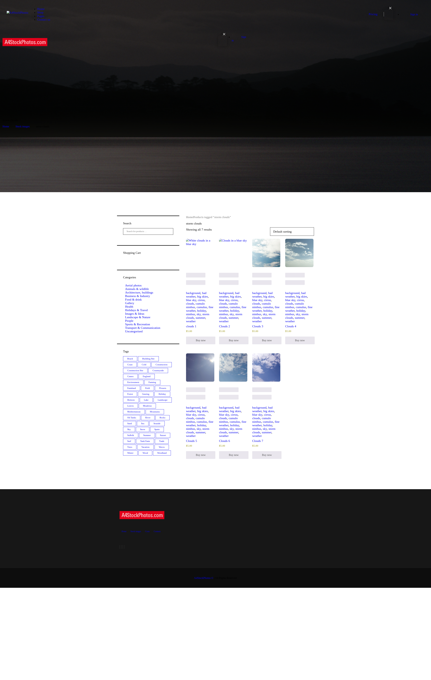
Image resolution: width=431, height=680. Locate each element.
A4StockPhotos (203, 578)
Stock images (22, 126)
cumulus (202, 307)
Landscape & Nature (137, 317)
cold (144, 364)
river (147, 417)
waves (162, 447)
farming (152, 382)
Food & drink (133, 299)
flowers (162, 388)
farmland (131, 388)
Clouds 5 (191, 441)
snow (142, 429)
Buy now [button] (201, 340)
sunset (163, 435)
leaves (130, 406)
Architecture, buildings (139, 292)
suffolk (130, 435)
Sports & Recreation (137, 324)
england (147, 376)
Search (167, 231)
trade (161, 441)
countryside (158, 370)
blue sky (191, 300)
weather (191, 321)
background (193, 293)
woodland (162, 453)
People (129, 320)
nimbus (190, 314)
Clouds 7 (257, 441)
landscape (163, 400)
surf (129, 441)
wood (145, 453)
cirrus (201, 300)
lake (146, 400)
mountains (155, 411)
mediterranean (134, 411)
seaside (157, 423)
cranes (130, 376)
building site (148, 358)
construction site (135, 370)
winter (130, 453)
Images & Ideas (134, 313)
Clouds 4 (290, 326)
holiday (201, 310)
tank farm (145, 441)
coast (129, 364)
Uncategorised (134, 331)
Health (129, 306)
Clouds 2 (224, 326)
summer (200, 317)
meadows (147, 406)
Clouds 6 (224, 441)
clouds (190, 303)
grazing (145, 394)
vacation (145, 447)
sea (142, 423)
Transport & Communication (142, 327)
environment (133, 382)
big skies (202, 296)
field (147, 388)
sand (129, 423)
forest (130, 394)
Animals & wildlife (137, 289)
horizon (131, 400)
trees (129, 447)
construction (162, 364)
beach (130, 358)
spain (157, 429)
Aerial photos (133, 285)
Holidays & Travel (136, 310)
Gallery (129, 303)
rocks (162, 417)
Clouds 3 (257, 326)
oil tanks (131, 417)
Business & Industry (137, 296)
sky (199, 314)
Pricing (373, 14)
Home (6, 126)
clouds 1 (191, 326)
